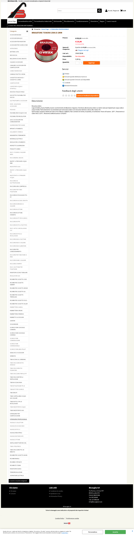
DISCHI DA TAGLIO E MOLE (17, 92)
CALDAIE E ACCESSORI (16, 62)
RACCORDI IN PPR (15, 221)
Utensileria (94, 21)
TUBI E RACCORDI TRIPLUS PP (18, 373)
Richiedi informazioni (71, 86)
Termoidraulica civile (25, 21)
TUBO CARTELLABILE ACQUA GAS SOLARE (18, 397)
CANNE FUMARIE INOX (16, 71)
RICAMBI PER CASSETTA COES (18, 279)
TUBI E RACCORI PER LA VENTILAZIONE (16, 378)
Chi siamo (13, 491)
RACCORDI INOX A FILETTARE (18, 239)
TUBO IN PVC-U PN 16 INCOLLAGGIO (16, 402)
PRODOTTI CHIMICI (15, 149)
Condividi (67, 83)
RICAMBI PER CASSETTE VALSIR (19, 304)
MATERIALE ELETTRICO (16, 139)
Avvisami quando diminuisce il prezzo (76, 77)
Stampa (67, 74)
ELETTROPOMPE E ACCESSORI (18, 101)
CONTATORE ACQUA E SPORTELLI (16, 87)
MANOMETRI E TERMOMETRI (17, 135)
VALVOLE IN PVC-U (15, 429)
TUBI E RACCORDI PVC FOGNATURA (16, 369)
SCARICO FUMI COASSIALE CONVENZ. (17, 334)
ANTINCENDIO (14, 48)
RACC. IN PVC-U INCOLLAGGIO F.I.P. (18, 229)
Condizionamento (82, 21)
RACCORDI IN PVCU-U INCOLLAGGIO (16, 235)
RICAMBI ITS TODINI (15, 465)
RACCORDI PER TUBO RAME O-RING (18, 256)
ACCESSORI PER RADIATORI (18, 41)
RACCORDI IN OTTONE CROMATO (16, 214)
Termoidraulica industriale (43, 21)
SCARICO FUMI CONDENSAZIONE (15, 339)
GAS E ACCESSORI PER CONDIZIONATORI (16, 121)
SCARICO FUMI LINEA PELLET (18, 349)
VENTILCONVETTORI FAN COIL (18, 443)
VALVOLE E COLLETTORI (16, 422)
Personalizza (92, 532)
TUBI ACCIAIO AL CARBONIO (18, 359)
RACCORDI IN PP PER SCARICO (18, 218)
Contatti (13, 494)
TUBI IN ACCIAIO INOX (16, 382)
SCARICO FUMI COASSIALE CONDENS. (17, 328)
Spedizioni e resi (55, 494)
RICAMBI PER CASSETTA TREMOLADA (16, 296)
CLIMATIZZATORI (14, 83)
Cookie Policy (65, 533)
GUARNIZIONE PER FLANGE (17, 125)
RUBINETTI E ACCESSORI (17, 317)
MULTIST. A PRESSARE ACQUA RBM (18, 162)
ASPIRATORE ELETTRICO (17, 475)
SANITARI (12, 321)
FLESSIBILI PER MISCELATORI (18, 116)
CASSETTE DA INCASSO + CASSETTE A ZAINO (17, 79)
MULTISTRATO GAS (15, 166)
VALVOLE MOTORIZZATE (16, 436)
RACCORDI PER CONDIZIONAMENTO (15, 250)
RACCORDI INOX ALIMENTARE (18, 246)
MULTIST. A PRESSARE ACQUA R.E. (18, 171)
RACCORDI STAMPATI (16, 264)
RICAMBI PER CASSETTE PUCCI (18, 300)
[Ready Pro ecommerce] (67, 523)
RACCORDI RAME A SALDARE (18, 260)
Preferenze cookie (72, 518)
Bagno (102, 21)
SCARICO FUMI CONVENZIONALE (15, 345)
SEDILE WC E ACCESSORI (17, 353)
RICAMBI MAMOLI (14, 458)
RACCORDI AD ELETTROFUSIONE (15, 182)
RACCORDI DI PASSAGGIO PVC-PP (18, 196)
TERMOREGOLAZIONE (16, 472)
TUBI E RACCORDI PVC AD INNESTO (17, 451)
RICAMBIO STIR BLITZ (16, 462)
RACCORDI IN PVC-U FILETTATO (18, 225)
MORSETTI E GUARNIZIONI (17, 145)
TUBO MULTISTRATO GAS (17, 410)
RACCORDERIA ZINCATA (16, 158)
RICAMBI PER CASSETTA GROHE (19, 288)
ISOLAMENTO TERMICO (16, 132)
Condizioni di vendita (56, 491)
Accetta (115, 532)
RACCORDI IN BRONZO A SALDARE (17, 205)
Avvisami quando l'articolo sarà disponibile (77, 80)
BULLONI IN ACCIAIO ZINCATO (18, 58)
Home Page (12, 21)
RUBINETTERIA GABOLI (16, 307)
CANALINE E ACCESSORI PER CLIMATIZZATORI (18, 66)
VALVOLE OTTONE (15, 439)
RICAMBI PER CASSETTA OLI (18, 291)
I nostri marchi (111, 21)
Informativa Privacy (56, 496)
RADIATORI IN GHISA (15, 469)
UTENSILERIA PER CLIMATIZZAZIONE (15, 415)
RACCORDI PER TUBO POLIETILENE (16, 191)
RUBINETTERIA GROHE (16, 310)
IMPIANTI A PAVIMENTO (16, 128)
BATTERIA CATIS (14, 52)
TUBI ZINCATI (13, 393)
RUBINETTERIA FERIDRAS (17, 314)
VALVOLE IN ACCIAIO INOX (17, 426)
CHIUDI (132, 531)
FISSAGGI (12, 109)
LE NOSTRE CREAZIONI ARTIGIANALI (20, 26)
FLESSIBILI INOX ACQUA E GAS (18, 113)
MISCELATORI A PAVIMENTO (17, 142)
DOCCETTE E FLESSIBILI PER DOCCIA (18, 96)
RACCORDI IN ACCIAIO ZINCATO (19, 200)
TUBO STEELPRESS (15, 446)
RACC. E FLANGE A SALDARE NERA (18, 153)
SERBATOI (13, 356)
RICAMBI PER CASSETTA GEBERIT (16, 284)
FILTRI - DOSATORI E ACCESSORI (15, 105)
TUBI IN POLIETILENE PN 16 (17, 386)
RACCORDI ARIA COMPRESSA (18, 186)
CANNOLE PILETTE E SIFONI (17, 74)
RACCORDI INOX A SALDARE (18, 242)
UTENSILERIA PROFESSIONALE (18, 419)
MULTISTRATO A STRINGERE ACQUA (17, 176)
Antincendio (58, 21)
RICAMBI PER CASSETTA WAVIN (18, 455)
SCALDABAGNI (14, 324)
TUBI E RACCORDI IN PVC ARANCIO (17, 364)
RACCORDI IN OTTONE (16, 209)
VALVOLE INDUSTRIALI (16, 433)
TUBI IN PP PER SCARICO (17, 389)
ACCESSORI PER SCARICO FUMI (19, 45)
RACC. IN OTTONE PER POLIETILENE (16, 268)
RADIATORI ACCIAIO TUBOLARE (18, 272)
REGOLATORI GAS (15, 276)
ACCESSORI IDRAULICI (16, 38)
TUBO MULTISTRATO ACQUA (18, 407)
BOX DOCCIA (13, 55)
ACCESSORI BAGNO (15, 35)
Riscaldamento (69, 21)
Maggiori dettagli (83, 50)
